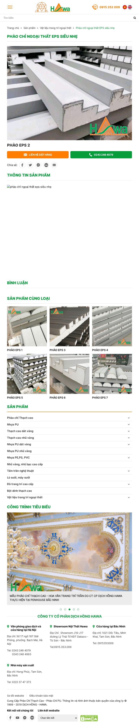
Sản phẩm (29, 27)
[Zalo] (32, 718)
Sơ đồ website (15, 695)
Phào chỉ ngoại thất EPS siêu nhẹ (95, 27)
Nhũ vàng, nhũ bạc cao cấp (25, 464)
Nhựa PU (13, 424)
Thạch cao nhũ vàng (20, 437)
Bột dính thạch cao (19, 490)
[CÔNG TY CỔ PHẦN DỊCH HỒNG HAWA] (53, 7)
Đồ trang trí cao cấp (20, 484)
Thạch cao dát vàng (20, 431)
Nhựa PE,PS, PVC (18, 457)
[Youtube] (17, 718)
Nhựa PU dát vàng (19, 444)
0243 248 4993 (21, 654)
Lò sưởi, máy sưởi (18, 477)
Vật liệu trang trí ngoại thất (55, 27)
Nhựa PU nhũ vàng (19, 451)
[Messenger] (25, 718)
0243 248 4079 (103, 154)
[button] (61, 609)
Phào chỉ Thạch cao (20, 417)
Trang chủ (13, 27)
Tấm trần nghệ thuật (20, 470)
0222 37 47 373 (21, 682)
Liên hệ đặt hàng (40, 154)
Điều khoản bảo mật (41, 695)
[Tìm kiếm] (134, 17)
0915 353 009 (110, 7)
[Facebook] (10, 718)
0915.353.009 (62, 646)
